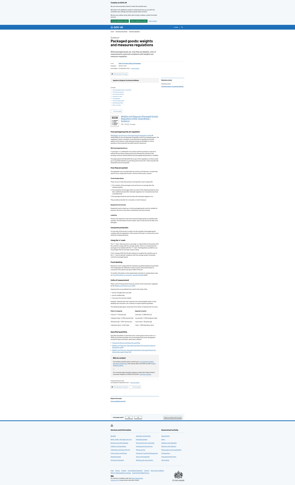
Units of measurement (118, 100)
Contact (146, 471)
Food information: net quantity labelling (172, 86)
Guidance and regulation (169, 443)
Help (112, 471)
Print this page (117, 111)
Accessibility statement (135, 471)
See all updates (135, 68)
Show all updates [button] (134, 382)
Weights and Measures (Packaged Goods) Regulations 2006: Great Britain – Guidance (139, 118)
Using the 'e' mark (117, 96)
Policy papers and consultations (171, 450)
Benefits (113, 436)
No (139, 417)
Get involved (165, 460)
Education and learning (143, 436)
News (163, 439)
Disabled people (116, 457)
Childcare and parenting (118, 446)
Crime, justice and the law (119, 453)
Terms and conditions (157, 471)
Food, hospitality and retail (118, 401)
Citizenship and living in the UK (120, 450)
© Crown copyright (178, 480)
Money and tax (140, 450)
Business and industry (121, 31)
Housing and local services (144, 446)
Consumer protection (118, 94)
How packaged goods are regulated (122, 90)
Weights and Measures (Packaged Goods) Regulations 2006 (132, 135)
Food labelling (116, 98)
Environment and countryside (145, 443)
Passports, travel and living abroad (147, 453)
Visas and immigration (143, 457)
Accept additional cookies (120, 21)
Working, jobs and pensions (144, 460)
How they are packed (118, 92)
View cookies (153, 21)
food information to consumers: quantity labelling (128, 275)
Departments (165, 436)
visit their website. (145, 374)
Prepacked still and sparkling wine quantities (126, 343)
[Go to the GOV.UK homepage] (117, 27)
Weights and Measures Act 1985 (125, 286)
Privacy (117, 471)
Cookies (123, 471)
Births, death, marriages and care (121, 439)
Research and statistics (168, 446)
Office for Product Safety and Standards (130, 63)
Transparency (165, 453)
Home (112, 31)
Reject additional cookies (139, 21)
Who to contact (117, 105)
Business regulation (134, 31)
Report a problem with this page (172, 417)
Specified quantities (118, 103)
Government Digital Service (140, 473)
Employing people (141, 439)
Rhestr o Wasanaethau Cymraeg (121, 473)
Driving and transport (117, 460)
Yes (130, 417)
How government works (168, 457)
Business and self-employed (119, 443)
